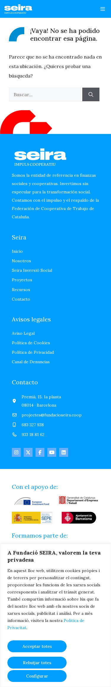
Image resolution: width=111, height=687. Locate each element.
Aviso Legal (23, 333)
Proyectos (22, 279)
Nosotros (21, 260)
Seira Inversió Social (32, 270)
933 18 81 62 (33, 434)
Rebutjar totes (37, 662)
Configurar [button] (37, 676)
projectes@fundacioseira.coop (52, 415)
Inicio (17, 251)
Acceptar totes (37, 646)
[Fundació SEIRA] (19, 9)
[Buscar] (90, 94)
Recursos (21, 289)
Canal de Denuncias (31, 361)
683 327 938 (33, 424)
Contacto (21, 299)
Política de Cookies (31, 342)
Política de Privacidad (33, 352)
